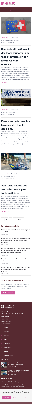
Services (6, 351)
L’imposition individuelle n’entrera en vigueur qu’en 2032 (15, 231)
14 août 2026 (14, 109)
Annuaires (6, 335)
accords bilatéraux (8, 40)
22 (14, 219)
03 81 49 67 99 (5, 316)
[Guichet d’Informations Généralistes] (8, 4)
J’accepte (6, 398)
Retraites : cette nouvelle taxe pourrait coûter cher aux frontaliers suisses (13, 260)
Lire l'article (4, 82)
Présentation (7, 347)
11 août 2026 (14, 174)
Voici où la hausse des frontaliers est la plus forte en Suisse (14, 189)
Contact (6, 339)
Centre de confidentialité (20, 397)
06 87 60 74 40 (5, 319)
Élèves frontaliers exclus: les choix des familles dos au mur (15, 125)
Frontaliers (17, 40)
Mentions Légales (8, 355)
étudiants (6, 112)
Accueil (3, 11)
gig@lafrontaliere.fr (6, 321)
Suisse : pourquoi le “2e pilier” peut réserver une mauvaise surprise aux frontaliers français (15, 269)
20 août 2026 (14, 37)
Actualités (6, 176)
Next (19, 219)
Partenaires (7, 343)
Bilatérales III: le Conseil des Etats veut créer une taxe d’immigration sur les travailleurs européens (15, 57)
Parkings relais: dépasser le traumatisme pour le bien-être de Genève (19, 363)
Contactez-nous (7, 292)
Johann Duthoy (5, 37)
